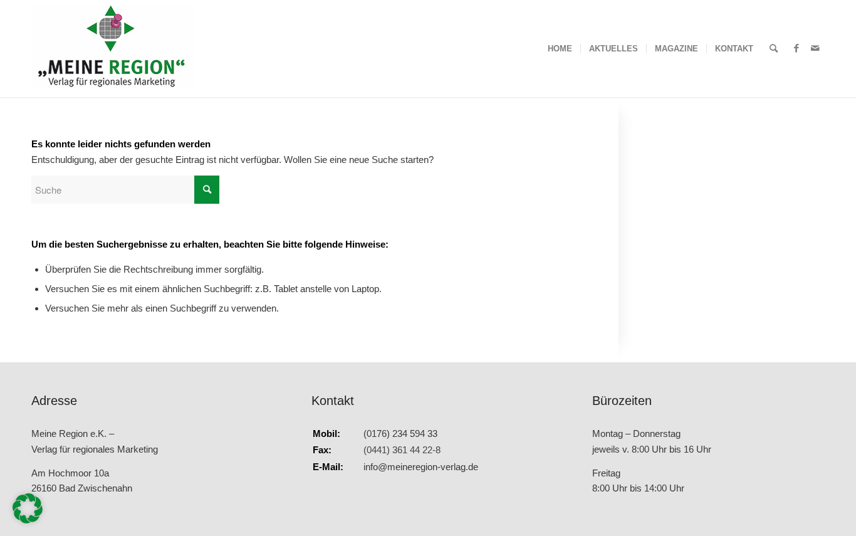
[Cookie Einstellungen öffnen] (28, 520)
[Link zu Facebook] (796, 48)
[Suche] (773, 48)
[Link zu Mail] (815, 48)
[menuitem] (560, 48)
